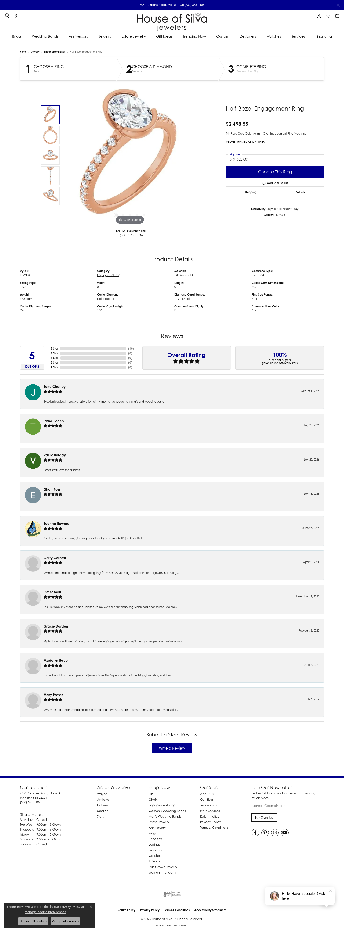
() (131, 348)
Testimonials (208, 805)
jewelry (35, 51)
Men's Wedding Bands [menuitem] (165, 816)
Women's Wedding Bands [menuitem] (167, 811)
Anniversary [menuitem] (157, 827)
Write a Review (172, 748)
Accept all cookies (65, 921)
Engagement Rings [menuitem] (162, 805)
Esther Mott (52, 592)
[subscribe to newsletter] (264, 817)
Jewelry (105, 36)
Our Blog (206, 799)
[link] (16, 15)
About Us (207, 794)
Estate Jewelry (134, 36)
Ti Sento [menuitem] (154, 861)
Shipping (250, 192)
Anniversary (78, 36)
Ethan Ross (52, 489)
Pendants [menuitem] (155, 839)
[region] (130, 155)
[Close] (338, 5)
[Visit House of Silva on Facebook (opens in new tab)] (255, 832)
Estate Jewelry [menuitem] (159, 822)
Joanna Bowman (58, 523)
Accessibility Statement (210, 910)
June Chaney (55, 387)
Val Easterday (55, 455)
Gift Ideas (164, 36)
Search (38, 71)
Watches (273, 36)
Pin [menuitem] (151, 794)
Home (23, 51)
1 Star (54, 367)
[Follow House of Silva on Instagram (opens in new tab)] (275, 832)
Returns (300, 192)
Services (298, 36)
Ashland (103, 799)
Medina (103, 811)
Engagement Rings (54, 51)
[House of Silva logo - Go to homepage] (172, 21)
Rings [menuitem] (152, 833)
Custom (222, 36)
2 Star (54, 362)
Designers (248, 36)
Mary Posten (53, 695)
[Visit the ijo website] (172, 894)
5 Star (54, 348)
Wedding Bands (45, 36)
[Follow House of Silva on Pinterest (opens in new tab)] (265, 832)
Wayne (102, 794)
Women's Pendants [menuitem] (162, 872)
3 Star (54, 358)
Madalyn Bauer (56, 660)
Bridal (17, 36)
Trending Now (194, 36)
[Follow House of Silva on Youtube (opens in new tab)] (285, 832)
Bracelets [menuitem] (155, 850)
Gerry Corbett (55, 558)
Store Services (210, 811)
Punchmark (180, 925)
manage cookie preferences (45, 912)
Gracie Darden (56, 626)
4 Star (54, 353)
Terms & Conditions (214, 827)
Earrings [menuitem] (154, 844)
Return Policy (209, 816)
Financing (323, 36)
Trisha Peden (54, 421)
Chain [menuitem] (153, 799)
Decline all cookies (33, 921)
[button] (7, 15)
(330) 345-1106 (195, 5)
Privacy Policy (210, 822)
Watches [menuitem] (155, 855)
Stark (100, 816)
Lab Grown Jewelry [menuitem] (163, 867)
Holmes (102, 805)
